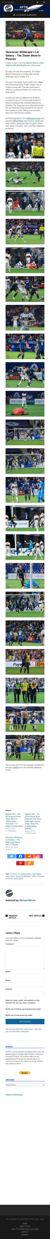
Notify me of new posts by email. (19, 1015)
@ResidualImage (33, 118)
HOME (25, 1223)
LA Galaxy (13, 874)
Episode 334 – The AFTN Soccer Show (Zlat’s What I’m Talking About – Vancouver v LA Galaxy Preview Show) (14, 820)
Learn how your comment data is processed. (23, 1030)
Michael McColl (32, 63)
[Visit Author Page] (9, 893)
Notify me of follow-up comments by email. (23, 1009)
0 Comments (35, 65)
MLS (42, 63)
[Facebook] (20, 857)
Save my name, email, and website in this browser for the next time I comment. (23, 1001)
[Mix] (29, 864)
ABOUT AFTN (25, 1226)
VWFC (34, 876)
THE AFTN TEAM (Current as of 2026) (25, 1229)
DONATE (25, 1234)
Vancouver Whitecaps (23, 876)
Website (9, 989)
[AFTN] (25, 8)
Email (8, 980)
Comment (10, 944)
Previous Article (13, 916)
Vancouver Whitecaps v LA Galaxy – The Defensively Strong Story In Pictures (14, 841)
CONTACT (25, 1232)
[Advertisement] (25, 1124)
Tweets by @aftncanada (14, 1094)
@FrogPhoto (18, 121)
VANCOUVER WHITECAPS (16, 65)
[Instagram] (38, 857)
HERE (15, 767)
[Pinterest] (20, 864)
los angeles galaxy (24, 874)
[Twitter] (11, 857)
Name (8, 971)
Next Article (35, 915)
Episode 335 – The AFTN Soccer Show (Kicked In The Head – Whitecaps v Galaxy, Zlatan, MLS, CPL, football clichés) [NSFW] (33, 821)
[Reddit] (29, 857)
